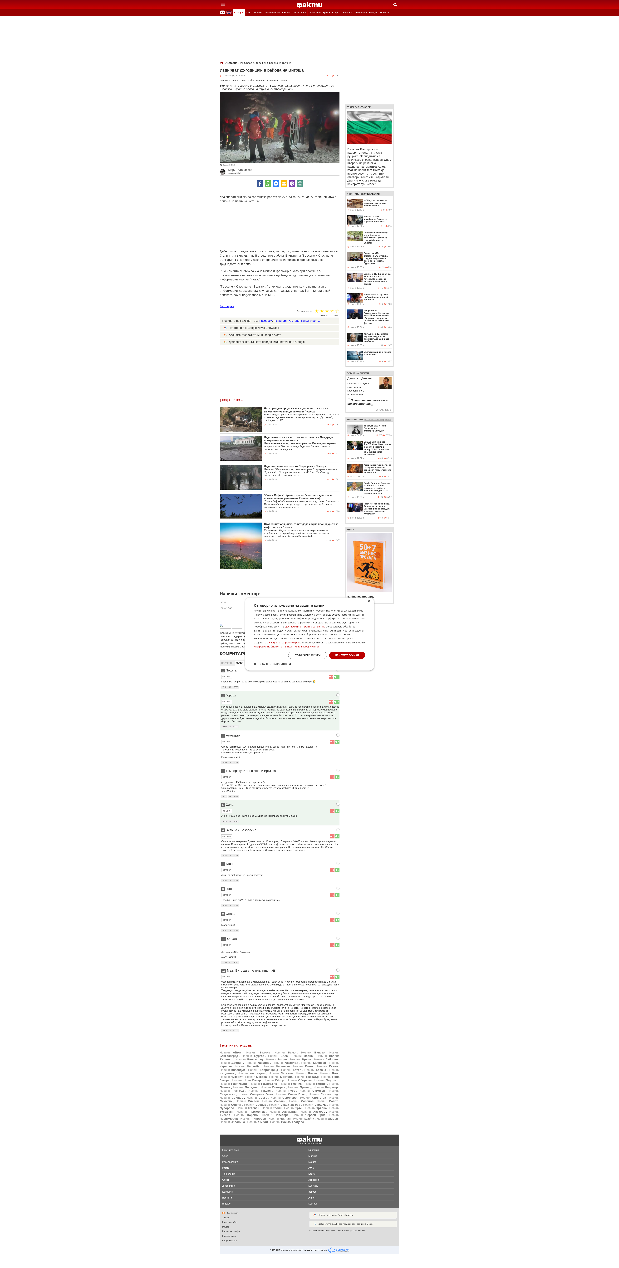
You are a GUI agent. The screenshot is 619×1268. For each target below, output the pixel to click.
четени (358, 419)
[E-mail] (284, 183)
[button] (272, 664)
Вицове (226, 1203)
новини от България (366, 194)
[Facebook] (260, 183)
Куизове (312, 1203)
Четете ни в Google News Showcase (336, 1215)
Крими (326, 12)
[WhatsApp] (268, 183)
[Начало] (309, 5)
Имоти (295, 12)
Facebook (265, 320)
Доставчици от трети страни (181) (305, 626)
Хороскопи (346, 12)
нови (388, 419)
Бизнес (286, 12)
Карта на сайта (229, 1222)
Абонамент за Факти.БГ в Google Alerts (255, 335)
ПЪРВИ (239, 663)
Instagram (280, 320)
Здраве (312, 1191)
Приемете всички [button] (347, 655)
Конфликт (385, 12)
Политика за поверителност (303, 646)
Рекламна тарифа (231, 1231)
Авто (303, 12)
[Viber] (292, 183)
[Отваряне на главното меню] (223, 4)
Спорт (335, 12)
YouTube (294, 320)
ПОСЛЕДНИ (227, 663)
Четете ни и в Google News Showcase (254, 327)
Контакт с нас (229, 1236)
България (239, 12)
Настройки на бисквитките (270, 646)
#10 (238, 757)
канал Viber (308, 320)
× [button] (369, 601)
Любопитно (361, 12)
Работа (225, 1227)
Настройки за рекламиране (285, 642)
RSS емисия (232, 1213)
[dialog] (309, 634)
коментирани (374, 419)
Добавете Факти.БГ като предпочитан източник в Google (267, 341)
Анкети (312, 1197)
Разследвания (272, 12)
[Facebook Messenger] (276, 183)
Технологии (314, 12)
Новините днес (230, 1150)
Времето (227, 1197)
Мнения (258, 12)
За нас (225, 1217)
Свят (248, 12)
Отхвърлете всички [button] (308, 655)
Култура (373, 12)
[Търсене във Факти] (395, 4)
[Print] (300, 183)
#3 (235, 952)
